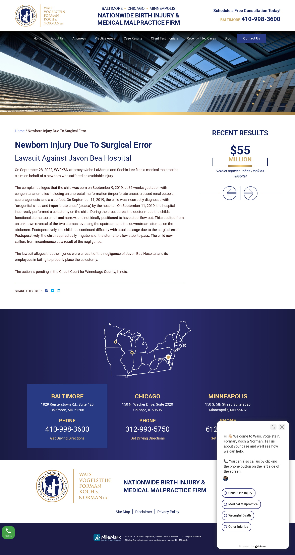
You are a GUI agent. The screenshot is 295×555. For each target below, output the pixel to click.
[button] (230, 193)
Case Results (133, 38)
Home (38, 38)
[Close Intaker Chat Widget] (282, 427)
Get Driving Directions (67, 438)
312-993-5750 (147, 429)
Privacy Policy (168, 512)
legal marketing (156, 540)
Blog (228, 38)
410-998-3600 (260, 18)
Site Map (123, 512)
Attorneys (79, 38)
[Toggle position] (273, 427)
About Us (57, 38)
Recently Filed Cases (201, 38)
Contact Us (251, 38)
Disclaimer (143, 512)
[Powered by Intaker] (261, 546)
